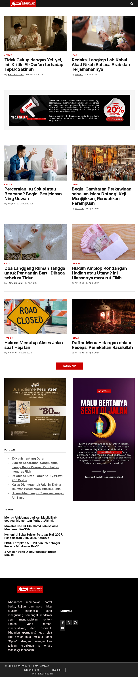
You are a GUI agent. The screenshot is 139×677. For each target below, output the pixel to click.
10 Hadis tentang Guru (28, 458)
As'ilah (9, 184)
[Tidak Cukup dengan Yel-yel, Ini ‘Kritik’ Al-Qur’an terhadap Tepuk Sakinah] (35, 33)
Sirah (76, 338)
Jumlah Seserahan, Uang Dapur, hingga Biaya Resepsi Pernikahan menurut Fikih (35, 467)
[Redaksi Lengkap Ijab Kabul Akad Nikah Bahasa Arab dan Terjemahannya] (103, 33)
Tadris (76, 264)
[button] (6, 3)
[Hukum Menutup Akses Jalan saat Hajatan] (35, 316)
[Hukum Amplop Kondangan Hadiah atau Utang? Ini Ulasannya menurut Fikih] (103, 242)
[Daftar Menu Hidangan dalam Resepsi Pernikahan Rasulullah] (103, 316)
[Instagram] (75, 622)
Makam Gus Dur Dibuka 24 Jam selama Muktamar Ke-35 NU (31, 528)
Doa (75, 55)
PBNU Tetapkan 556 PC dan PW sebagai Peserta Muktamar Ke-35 (32, 545)
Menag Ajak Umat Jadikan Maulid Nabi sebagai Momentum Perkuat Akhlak (30, 519)
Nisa (75, 184)
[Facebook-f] (62, 622)
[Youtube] (62, 628)
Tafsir (9, 55)
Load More (69, 366)
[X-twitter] (69, 622)
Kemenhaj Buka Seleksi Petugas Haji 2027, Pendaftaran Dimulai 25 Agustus (33, 536)
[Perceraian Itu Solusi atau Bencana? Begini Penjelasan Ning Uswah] (35, 163)
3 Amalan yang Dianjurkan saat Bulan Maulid (30, 553)
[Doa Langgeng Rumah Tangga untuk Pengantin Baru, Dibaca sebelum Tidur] (35, 242)
